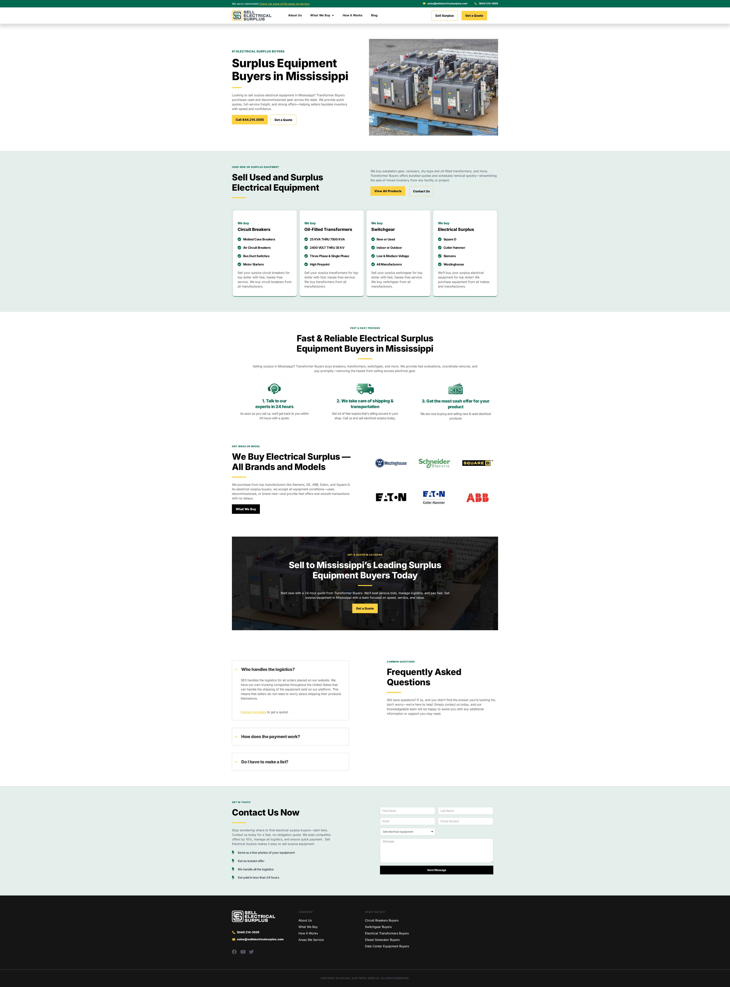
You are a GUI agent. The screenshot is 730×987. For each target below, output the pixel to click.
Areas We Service (311, 940)
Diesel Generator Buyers (382, 940)
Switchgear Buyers (378, 927)
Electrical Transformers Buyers (387, 933)
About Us (305, 920)
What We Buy (308, 927)
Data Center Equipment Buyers (387, 946)
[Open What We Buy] (332, 15)
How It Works (308, 933)
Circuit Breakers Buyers (381, 920)
